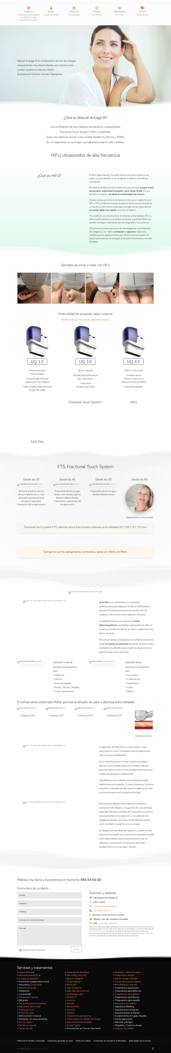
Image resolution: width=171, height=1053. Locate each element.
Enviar (76, 949)
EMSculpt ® (72, 985)
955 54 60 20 (91, 880)
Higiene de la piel (26, 972)
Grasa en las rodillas (124, 1028)
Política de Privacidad (98, 931)
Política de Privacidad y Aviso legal (30, 1041)
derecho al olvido (145, 933)
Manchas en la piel (27, 988)
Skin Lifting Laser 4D (76, 975)
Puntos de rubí (25, 1028)
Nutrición (71, 1010)
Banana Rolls (73, 1006)
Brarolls (70, 1003)
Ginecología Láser (75, 994)
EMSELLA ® (72, 997)
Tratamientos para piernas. (79, 1016)
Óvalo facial (36, 985)
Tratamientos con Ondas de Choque (84, 1019)
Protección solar (26, 1013)
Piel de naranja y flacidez (126, 978)
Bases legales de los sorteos (140, 1041)
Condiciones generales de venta (60, 1041)
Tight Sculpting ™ (74, 988)
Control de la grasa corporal (128, 981)
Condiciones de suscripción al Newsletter (110, 1041)
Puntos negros (25, 1022)
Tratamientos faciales (125, 975)
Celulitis (70, 1013)
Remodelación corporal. (126, 985)
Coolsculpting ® (74, 981)
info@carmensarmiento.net (105, 906)
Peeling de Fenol (26, 1010)
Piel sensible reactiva (28, 997)
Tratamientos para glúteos (127, 994)
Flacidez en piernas (27, 1025)
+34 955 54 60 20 (101, 911)
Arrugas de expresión (29, 978)
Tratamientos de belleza (78, 972)
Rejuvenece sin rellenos (126, 1003)
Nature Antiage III (75, 978)
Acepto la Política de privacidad (33, 950)
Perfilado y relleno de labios (128, 972)
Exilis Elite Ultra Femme (78, 991)
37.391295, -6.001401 (107, 923)
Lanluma (71, 1000)
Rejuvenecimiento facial (29, 975)
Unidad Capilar (73, 1025)
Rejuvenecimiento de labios (79, 1022)
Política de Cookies (83, 1041)
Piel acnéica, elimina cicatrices (32, 1003)
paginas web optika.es (39, 1049)
